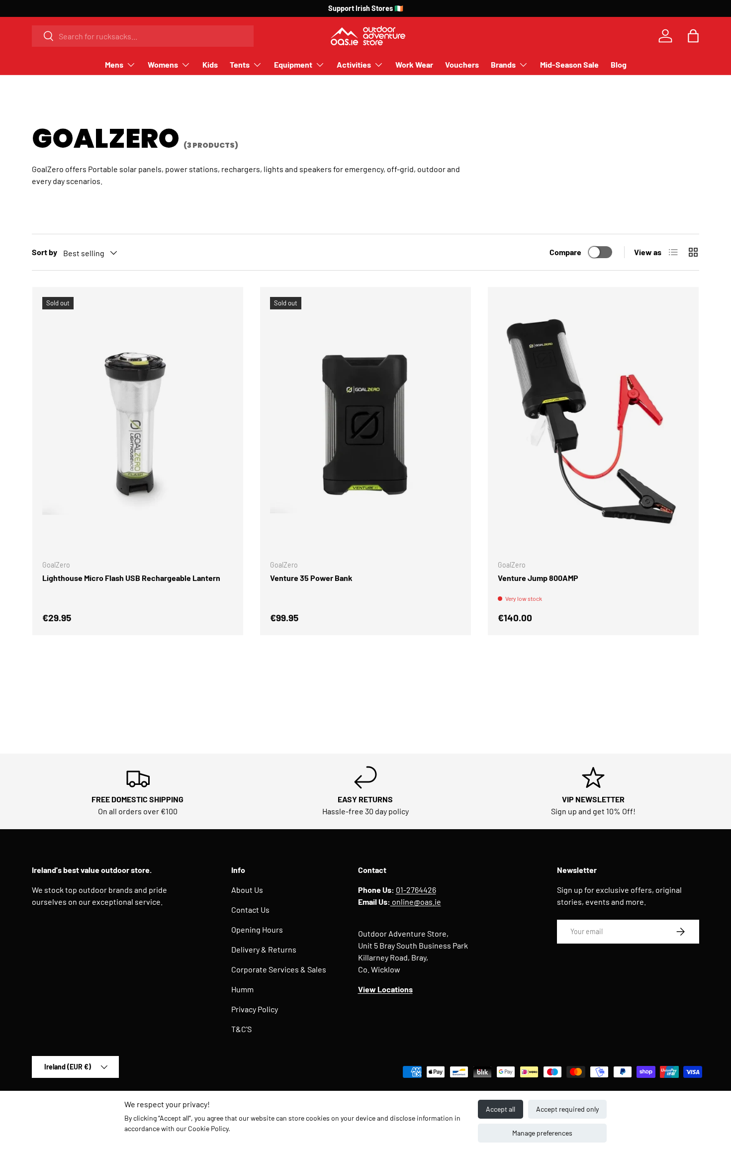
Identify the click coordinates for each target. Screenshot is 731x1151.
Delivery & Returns (263, 949)
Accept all (500, 1109)
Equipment (293, 64)
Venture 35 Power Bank (311, 577)
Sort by (44, 252)
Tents (240, 64)
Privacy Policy (254, 1009)
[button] (693, 36)
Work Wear (414, 64)
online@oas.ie (415, 901)
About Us (247, 889)
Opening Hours (257, 929)
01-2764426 (416, 889)
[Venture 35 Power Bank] (365, 424)
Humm (242, 989)
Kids (210, 64)
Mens (114, 64)
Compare (565, 252)
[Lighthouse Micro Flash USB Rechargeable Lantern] (137, 424)
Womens (163, 64)
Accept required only (567, 1109)
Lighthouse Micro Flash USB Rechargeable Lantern (131, 577)
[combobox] (143, 36)
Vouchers (462, 64)
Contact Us (250, 909)
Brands (503, 64)
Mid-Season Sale (569, 64)
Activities (354, 64)
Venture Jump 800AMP (538, 577)
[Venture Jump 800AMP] (593, 424)
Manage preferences (542, 1133)
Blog (619, 64)
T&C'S (241, 1029)
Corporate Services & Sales (278, 969)
